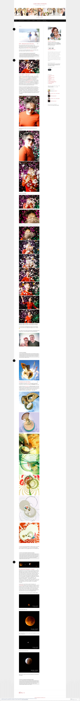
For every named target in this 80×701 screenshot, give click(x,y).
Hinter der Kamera (21, 20)
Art (22, 54)
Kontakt (33, 20)
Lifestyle (22, 556)
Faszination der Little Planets (24, 381)
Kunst (38, 55)
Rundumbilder (35, 557)
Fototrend (28, 383)
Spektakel (23, 684)
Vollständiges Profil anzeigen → (52, 49)
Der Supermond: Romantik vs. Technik (26, 569)
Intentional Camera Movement (32, 55)
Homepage (28, 555)
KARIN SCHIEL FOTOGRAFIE (40, 3)
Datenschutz (44, 20)
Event (27, 680)
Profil (20, 557)
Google (20, 555)
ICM (24, 55)
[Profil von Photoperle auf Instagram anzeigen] (21, 692)
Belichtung (27, 54)
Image (31, 555)
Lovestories (28, 20)
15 (37, 43)
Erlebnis (25, 680)
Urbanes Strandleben (51, 82)
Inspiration (26, 55)
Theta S (27, 558)
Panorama (31, 556)
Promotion (22, 557)
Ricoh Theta (27, 557)
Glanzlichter (49, 78)
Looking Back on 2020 (51, 75)
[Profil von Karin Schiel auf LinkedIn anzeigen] (22, 692)
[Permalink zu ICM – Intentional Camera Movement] (29, 35)
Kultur (35, 555)
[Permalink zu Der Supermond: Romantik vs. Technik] (29, 565)
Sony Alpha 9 (22, 357)
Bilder (23, 353)
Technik (28, 357)
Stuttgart (26, 357)
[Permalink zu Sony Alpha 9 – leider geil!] (29, 66)
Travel (28, 558)
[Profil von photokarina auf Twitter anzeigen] (20, 692)
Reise (24, 557)
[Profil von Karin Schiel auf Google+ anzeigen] (23, 692)
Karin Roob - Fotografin (52, 41)
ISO (36, 55)
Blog (16, 20)
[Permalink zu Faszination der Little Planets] (29, 370)
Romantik (20, 684)
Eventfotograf (30, 680)
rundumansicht (31, 557)
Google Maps (23, 555)
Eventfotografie (26, 353)
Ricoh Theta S (27, 386)
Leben (20, 556)
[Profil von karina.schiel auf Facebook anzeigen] (19, 692)
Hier (19, 546)
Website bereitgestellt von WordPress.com (40, 697)
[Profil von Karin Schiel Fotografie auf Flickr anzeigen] (24, 692)
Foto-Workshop (34, 353)
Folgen (49, 69)
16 (37, 381)
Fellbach (29, 353)
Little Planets (25, 556)
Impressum (38, 20)
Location (28, 556)
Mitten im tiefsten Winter (51, 77)
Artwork (24, 54)
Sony (20, 357)
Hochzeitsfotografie (28, 679)
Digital (31, 54)
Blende (29, 54)
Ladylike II (49, 76)
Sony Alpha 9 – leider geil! (24, 74)
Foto (31, 353)
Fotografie (24, 53)
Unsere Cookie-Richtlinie (25, 699)
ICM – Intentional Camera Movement (26, 43)
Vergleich (30, 684)
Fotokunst (20, 55)
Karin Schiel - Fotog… (53, 93)
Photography (36, 556)
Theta (24, 558)
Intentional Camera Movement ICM (30, 53)
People (33, 556)
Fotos (23, 55)
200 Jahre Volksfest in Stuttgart (52, 81)
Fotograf (33, 54)
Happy (26, 555)
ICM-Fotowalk (50, 83)
